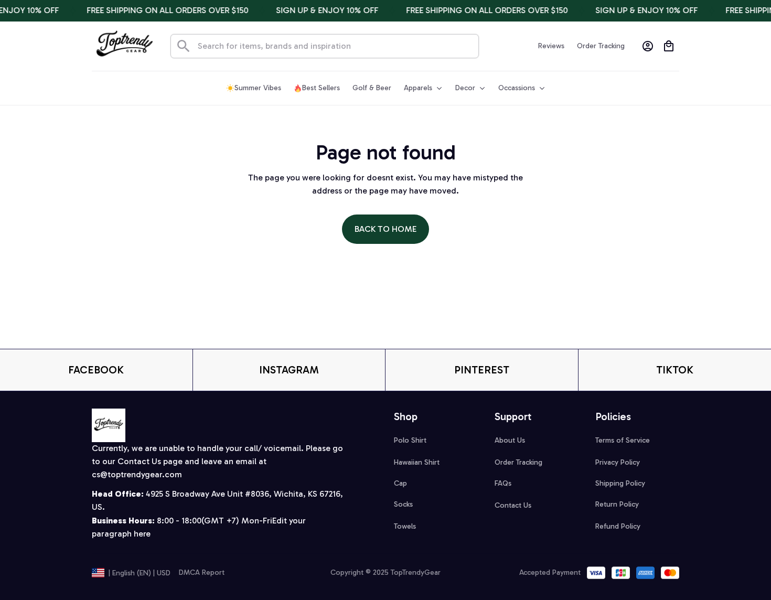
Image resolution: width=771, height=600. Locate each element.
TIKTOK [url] (674, 369)
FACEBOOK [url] (96, 369)
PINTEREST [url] (481, 369)
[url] (137, 474)
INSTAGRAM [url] (289, 369)
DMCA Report (201, 572)
